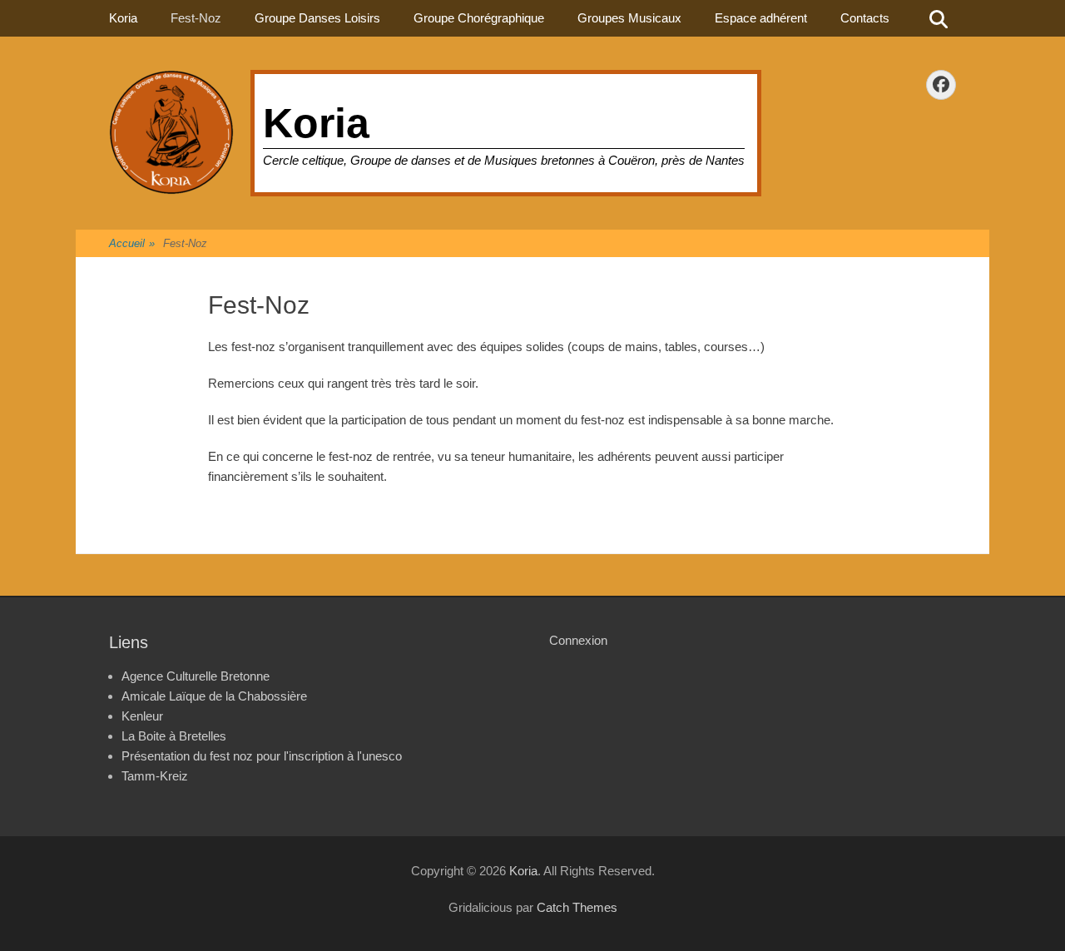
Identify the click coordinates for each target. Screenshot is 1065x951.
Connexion (578, 640)
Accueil (132, 243)
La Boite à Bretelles (173, 736)
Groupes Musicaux (629, 18)
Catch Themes (577, 907)
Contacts (864, 18)
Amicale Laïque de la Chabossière (214, 696)
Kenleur (142, 716)
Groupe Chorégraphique (479, 18)
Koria (316, 123)
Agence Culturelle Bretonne (195, 676)
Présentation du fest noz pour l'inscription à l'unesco (261, 756)
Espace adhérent (761, 18)
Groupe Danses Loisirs (317, 18)
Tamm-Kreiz (154, 776)
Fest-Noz (196, 18)
